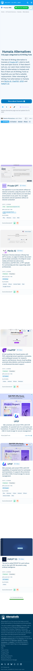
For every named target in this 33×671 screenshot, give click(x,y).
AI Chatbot (5, 376)
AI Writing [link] (6, 122)
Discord (21, 638)
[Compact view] (27, 118)
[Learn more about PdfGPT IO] (4, 559)
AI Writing (5, 279)
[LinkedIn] (21, 664)
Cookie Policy (5, 654)
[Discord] (2, 664)
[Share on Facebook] (2, 107)
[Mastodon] (8, 664)
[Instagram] (18, 664)
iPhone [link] (25, 122)
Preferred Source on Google (9, 660)
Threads (25, 640)
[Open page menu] (31, 2)
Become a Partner (6, 658)
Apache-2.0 (16, 206)
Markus (19, 625)
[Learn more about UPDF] (4, 464)
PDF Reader (5, 488)
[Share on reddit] (10, 107)
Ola (13, 625)
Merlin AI (7, 81)
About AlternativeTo (6, 656)
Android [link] (20, 122)
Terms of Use (4, 650)
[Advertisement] (16, 30)
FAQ (2, 648)
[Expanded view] (26, 118)
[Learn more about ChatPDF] (4, 350)
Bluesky (20, 640)
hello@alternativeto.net (8, 638)
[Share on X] (6, 107)
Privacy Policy (5, 652)
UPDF (22, 81)
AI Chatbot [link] (13, 122)
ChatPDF (15, 81)
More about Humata (15, 101)
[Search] (27, 2)
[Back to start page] (2, 2)
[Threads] (14, 664)
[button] (23, 185)
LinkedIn (11, 642)
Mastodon (14, 640)
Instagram (4, 642)
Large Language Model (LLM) (8, 213)
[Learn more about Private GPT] (4, 186)
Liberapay (24, 644)
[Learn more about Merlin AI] (4, 251)
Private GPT (13, 62)
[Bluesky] (11, 664)
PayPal (3, 646)
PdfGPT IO (5, 83)
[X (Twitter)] (5, 664)
